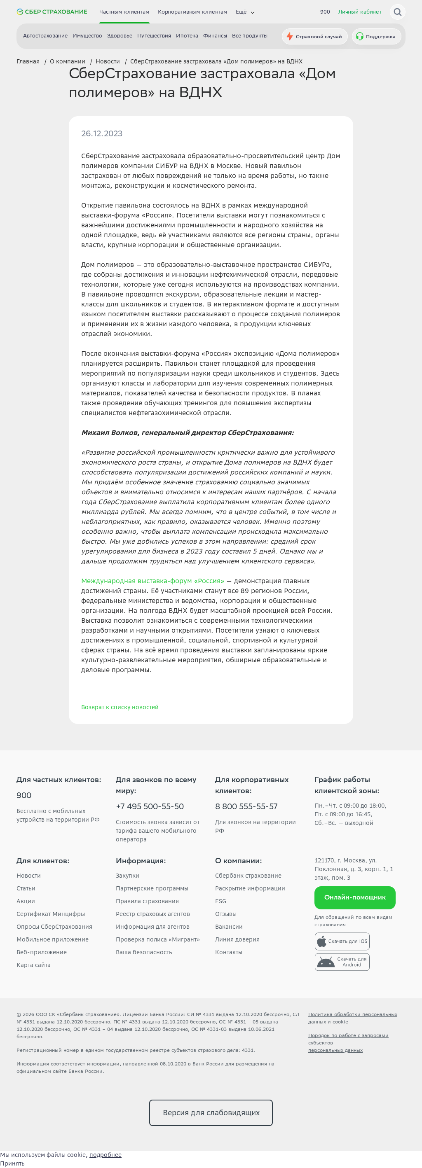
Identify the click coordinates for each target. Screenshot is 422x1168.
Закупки (127, 875)
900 (325, 11)
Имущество (87, 36)
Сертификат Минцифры (50, 914)
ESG (220, 901)
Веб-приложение (41, 952)
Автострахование (45, 36)
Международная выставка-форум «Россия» (152, 581)
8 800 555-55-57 (246, 807)
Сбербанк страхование (248, 875)
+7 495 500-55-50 (150, 807)
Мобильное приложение (52, 939)
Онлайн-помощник (355, 898)
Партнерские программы (152, 888)
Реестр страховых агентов (153, 914)
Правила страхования (147, 901)
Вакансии (229, 926)
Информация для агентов (153, 926)
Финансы (215, 36)
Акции (25, 901)
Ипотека (187, 36)
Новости (28, 875)
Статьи (25, 888)
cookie (340, 1021)
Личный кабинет (360, 11)
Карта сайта (33, 965)
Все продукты (249, 36)
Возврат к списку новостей (120, 707)
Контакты (228, 952)
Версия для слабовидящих (211, 1112)
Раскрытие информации (250, 888)
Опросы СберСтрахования (54, 926)
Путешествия (154, 36)
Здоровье (119, 36)
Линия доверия (237, 939)
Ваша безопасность (144, 952)
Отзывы (226, 914)
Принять (12, 1163)
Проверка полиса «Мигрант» (158, 939)
